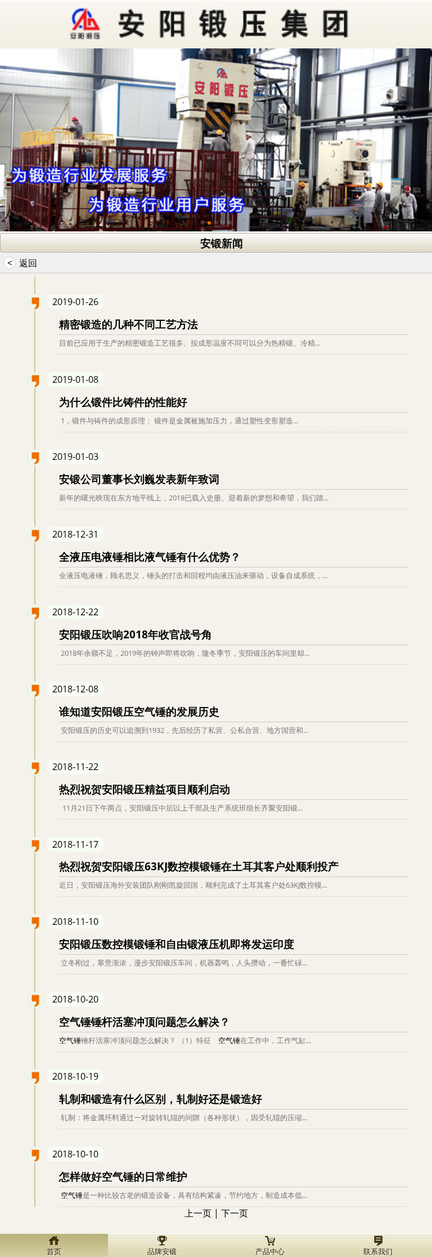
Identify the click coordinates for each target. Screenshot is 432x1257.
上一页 (198, 1213)
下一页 (234, 1213)
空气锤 (70, 1040)
